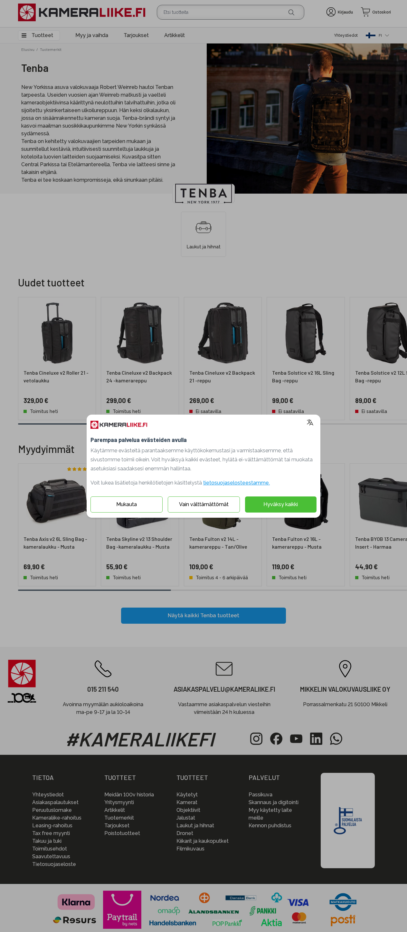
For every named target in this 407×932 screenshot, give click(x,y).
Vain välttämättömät (204, 504)
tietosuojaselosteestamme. (236, 483)
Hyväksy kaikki (280, 504)
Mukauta (126, 504)
